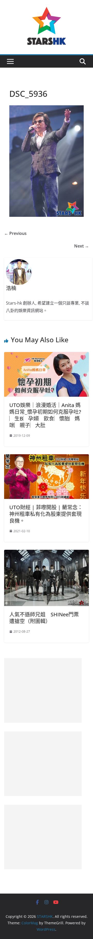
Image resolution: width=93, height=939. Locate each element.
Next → (81, 246)
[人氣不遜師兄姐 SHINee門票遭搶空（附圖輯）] (46, 553)
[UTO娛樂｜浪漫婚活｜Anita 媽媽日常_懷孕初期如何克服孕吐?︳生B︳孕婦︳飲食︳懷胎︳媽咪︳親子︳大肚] (46, 356)
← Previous (15, 233)
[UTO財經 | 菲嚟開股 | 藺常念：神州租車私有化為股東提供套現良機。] (46, 458)
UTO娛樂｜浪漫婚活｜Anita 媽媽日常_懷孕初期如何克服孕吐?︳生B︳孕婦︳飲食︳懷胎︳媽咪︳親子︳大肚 (45, 415)
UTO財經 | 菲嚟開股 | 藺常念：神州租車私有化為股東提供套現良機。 (46, 514)
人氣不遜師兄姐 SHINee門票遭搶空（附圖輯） (44, 618)
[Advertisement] (43, 690)
